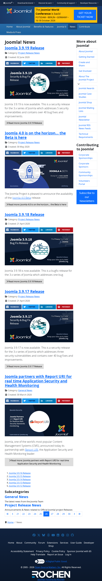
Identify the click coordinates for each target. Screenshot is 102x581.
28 (58, 513)
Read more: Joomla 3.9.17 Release (25, 366)
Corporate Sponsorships (86, 156)
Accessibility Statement (22, 551)
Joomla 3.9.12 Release (20, 485)
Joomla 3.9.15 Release (20, 476)
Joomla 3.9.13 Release (20, 482)
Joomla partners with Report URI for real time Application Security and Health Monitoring (38, 381)
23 (29, 513)
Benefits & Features (44, 26)
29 (63, 513)
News (72, 26)
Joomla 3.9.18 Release (24, 214)
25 (40, 513)
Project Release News (29, 52)
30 (69, 513)
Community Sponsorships (86, 174)
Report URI (31, 449)
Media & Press (14, 32)
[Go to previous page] (12, 513)
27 (52, 513)
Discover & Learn (45, 3)
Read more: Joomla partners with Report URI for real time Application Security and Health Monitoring (40, 462)
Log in (68, 554)
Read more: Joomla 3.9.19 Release (25, 123)
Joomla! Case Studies (85, 95)
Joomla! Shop (85, 102)
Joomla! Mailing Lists (86, 109)
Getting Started (86, 56)
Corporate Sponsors (84, 165)
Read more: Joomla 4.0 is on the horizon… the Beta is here (37, 204)
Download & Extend (26, 3)
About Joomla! (23, 26)
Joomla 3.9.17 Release (24, 291)
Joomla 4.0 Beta (21, 198)
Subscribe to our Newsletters (87, 197)
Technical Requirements (86, 135)
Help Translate (38, 554)
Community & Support (66, 3)
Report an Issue (55, 554)
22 (23, 513)
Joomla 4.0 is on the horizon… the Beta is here (35, 135)
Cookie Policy (58, 551)
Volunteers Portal (84, 182)
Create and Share (84, 64)
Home (10, 26)
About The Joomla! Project (86, 78)
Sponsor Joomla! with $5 (79, 551)
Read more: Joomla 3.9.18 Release (25, 281)
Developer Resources (88, 3)
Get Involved (85, 70)
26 (46, 513)
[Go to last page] (79, 513)
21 (18, 513)
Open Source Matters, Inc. (48, 567)
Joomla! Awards (86, 88)
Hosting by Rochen (51, 579)
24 (35, 513)
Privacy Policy (43, 551)
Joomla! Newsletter (84, 118)
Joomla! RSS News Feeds (85, 127)
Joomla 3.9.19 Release (24, 47)
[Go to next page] (74, 513)
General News (25, 390)
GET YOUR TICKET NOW (85, 15)
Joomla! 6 (61, 26)
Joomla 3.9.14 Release (20, 479)
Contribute (84, 26)
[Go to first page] (7, 513)
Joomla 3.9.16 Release (20, 473)
